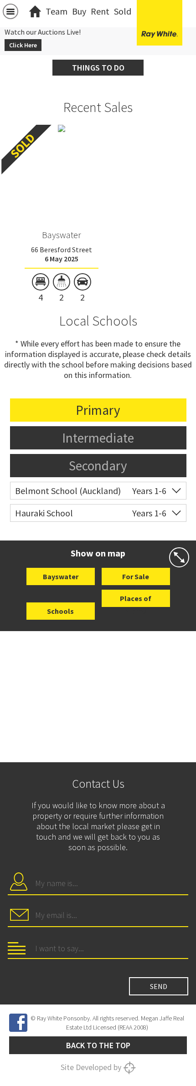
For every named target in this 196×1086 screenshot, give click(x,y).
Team (56, 11)
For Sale (135, 576)
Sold (122, 11)
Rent (100, 11)
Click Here (23, 45)
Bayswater (61, 234)
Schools (60, 611)
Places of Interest (135, 600)
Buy (79, 11)
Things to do (98, 67)
